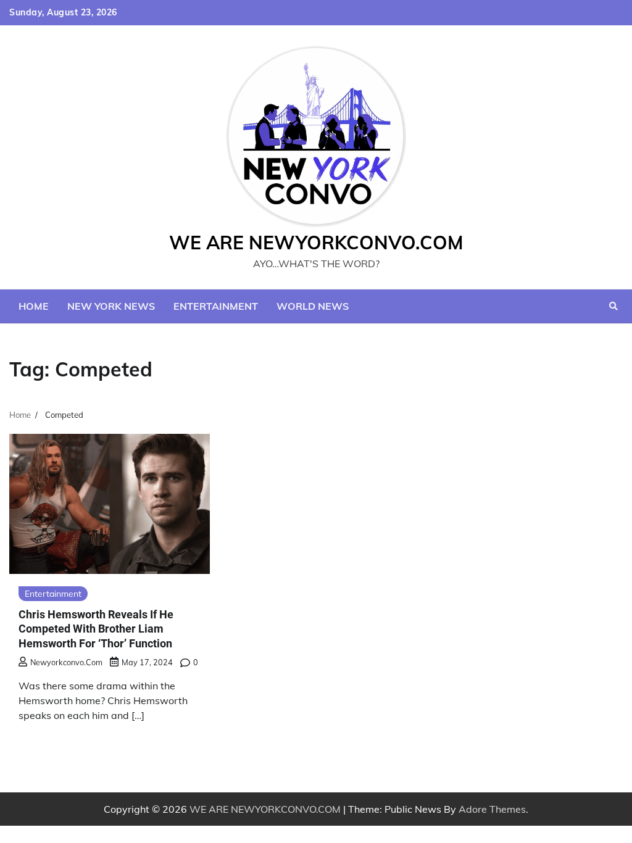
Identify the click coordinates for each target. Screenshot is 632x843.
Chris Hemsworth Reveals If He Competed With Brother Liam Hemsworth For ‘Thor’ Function (96, 629)
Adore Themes (492, 809)
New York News (111, 306)
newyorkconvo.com (66, 662)
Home (34, 306)
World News (312, 306)
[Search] (613, 306)
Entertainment (215, 306)
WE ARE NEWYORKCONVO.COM (316, 242)
